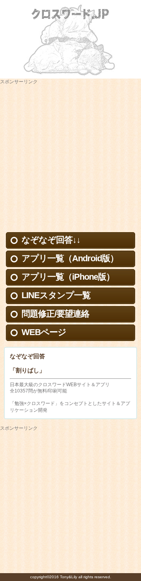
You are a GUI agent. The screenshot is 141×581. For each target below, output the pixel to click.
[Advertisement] (70, 156)
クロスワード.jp (70, 13)
